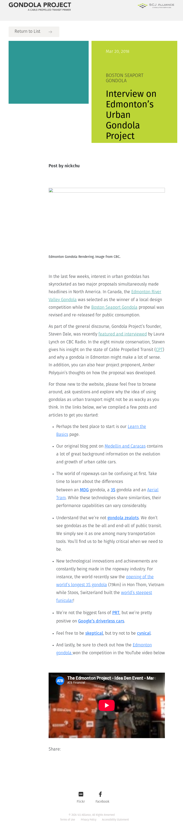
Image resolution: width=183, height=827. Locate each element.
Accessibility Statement (115, 819)
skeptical (94, 633)
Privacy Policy (88, 819)
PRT (115, 612)
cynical (144, 633)
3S (113, 489)
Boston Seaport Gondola (114, 308)
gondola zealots (123, 517)
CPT (159, 350)
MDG (84, 489)
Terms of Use (67, 819)
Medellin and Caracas (125, 446)
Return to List (27, 32)
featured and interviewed (122, 334)
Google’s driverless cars (101, 621)
